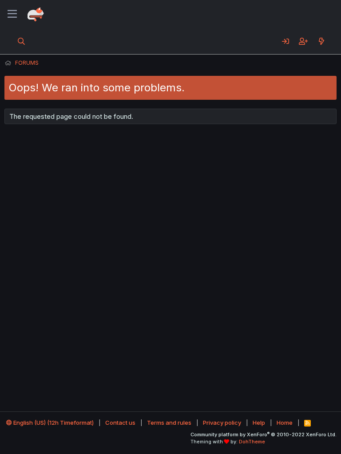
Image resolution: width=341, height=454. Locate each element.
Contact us (120, 422)
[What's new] (321, 41)
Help (259, 422)
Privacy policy (222, 422)
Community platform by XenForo (263, 434)
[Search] (21, 41)
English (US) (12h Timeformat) (53, 422)
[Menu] (12, 14)
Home (285, 422)
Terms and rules (169, 422)
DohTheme (252, 441)
